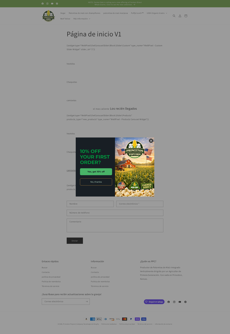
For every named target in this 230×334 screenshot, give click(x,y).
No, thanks (96, 182)
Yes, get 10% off (96, 171)
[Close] (151, 140)
